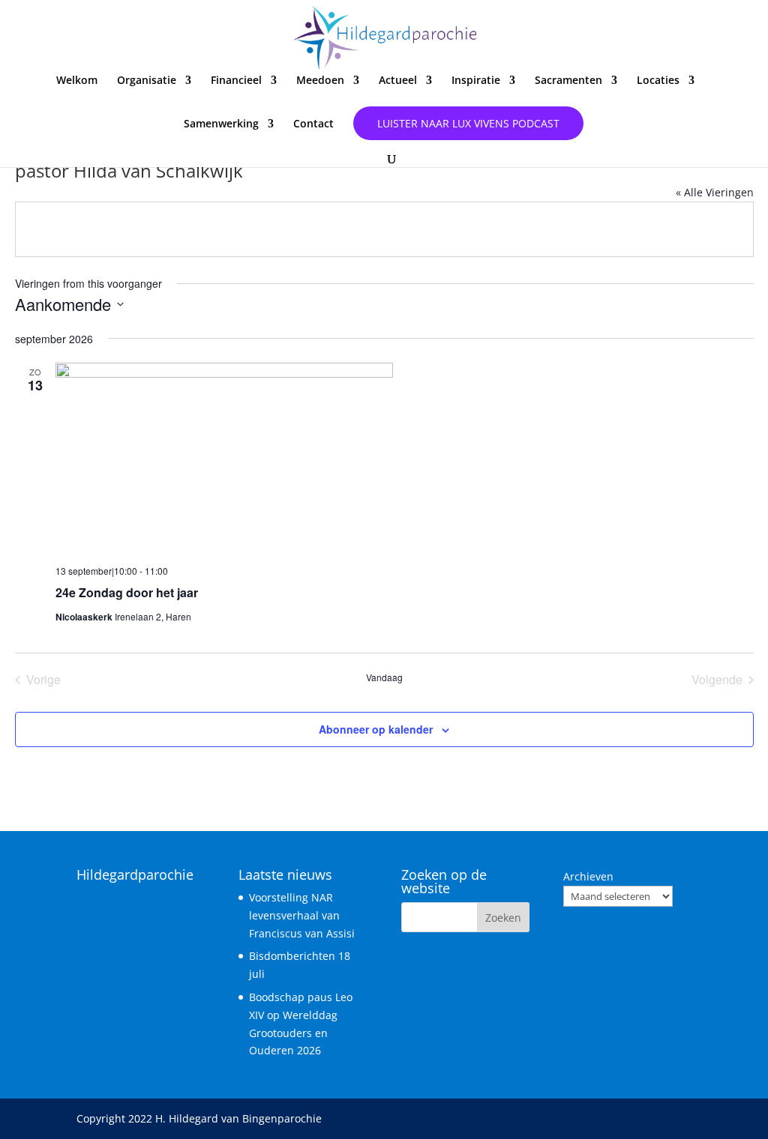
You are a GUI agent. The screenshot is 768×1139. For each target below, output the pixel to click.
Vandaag (384, 677)
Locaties (658, 81)
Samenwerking (221, 124)
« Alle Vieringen (715, 192)
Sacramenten (568, 81)
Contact (313, 124)
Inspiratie (476, 81)
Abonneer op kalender (376, 729)
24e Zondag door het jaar (127, 592)
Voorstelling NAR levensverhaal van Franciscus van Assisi (302, 915)
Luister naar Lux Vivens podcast (468, 123)
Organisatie (146, 81)
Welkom (77, 81)
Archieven (588, 876)
